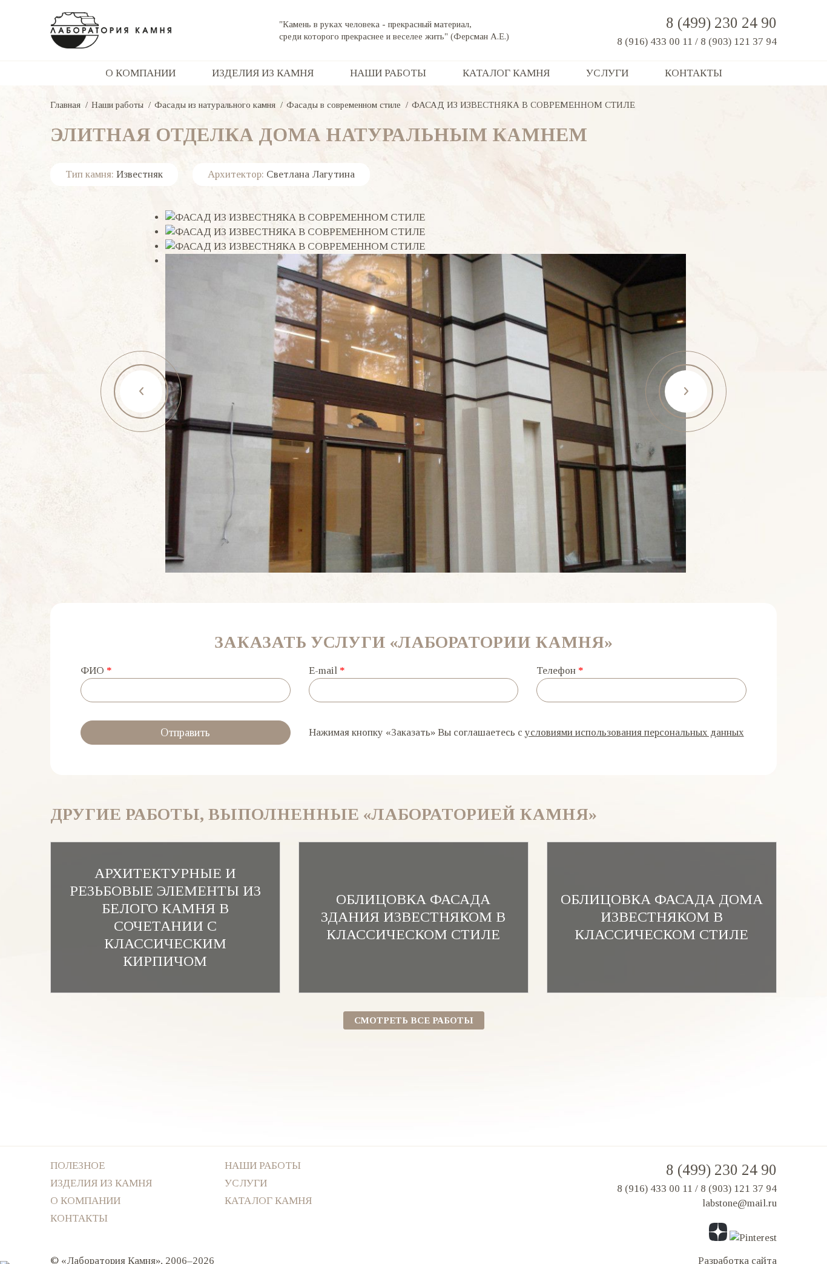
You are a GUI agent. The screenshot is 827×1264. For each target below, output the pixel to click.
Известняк (139, 174)
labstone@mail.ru (739, 1203)
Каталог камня (506, 73)
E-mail (327, 670)
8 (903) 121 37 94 (738, 41)
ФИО (96, 670)
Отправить (185, 733)
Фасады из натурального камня (214, 105)
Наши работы (388, 73)
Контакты (693, 73)
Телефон (560, 670)
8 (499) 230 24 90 (721, 23)
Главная (65, 105)
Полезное (77, 1165)
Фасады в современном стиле (343, 105)
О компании (140, 73)
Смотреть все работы (413, 1020)
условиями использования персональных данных (634, 732)
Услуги (607, 73)
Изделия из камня (263, 73)
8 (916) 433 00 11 (655, 41)
